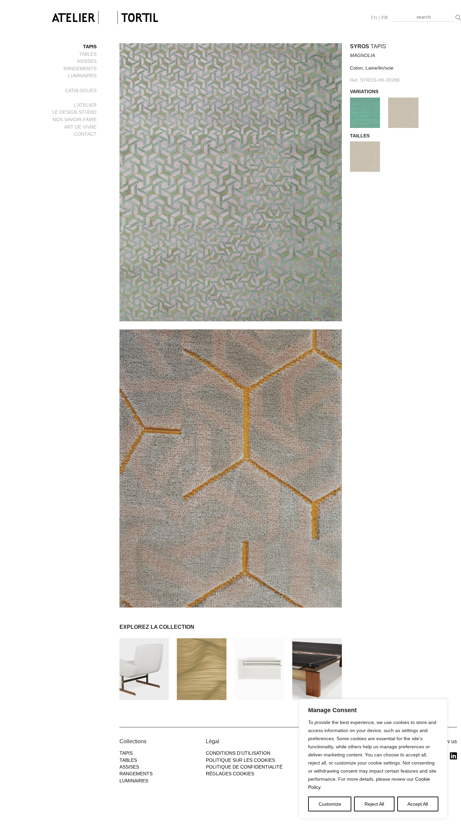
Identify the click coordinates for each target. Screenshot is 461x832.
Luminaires (82, 75)
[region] (373, 758)
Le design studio (74, 112)
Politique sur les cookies (240, 760)
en (374, 17)
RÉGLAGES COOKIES (230, 773)
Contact (85, 134)
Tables (88, 54)
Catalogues (81, 90)
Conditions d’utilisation (238, 753)
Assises (87, 61)
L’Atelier (85, 105)
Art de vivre (80, 127)
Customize (330, 804)
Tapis (90, 46)
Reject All (374, 804)
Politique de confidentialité (244, 767)
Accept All (417, 804)
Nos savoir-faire (75, 119)
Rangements (80, 68)
